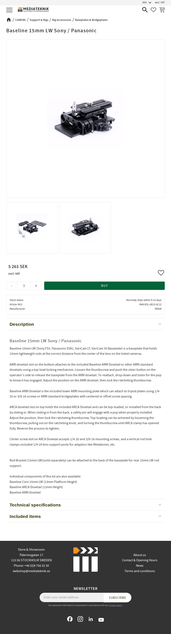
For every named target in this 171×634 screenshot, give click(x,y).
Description (22, 324)
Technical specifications (35, 504)
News (139, 566)
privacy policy (115, 605)
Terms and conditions (139, 571)
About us (139, 555)
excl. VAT (160, 2)
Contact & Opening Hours (139, 560)
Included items (25, 516)
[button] (10, 10)
